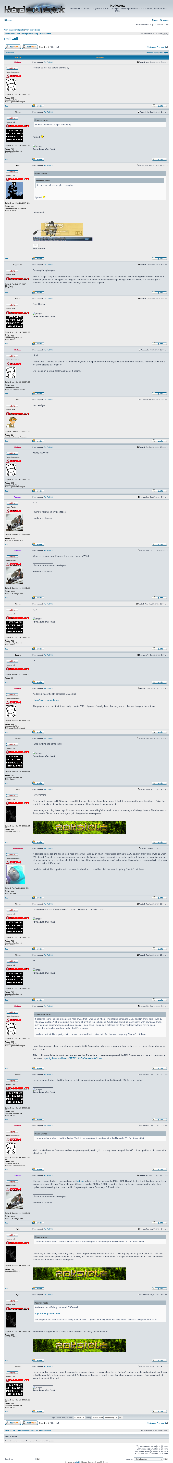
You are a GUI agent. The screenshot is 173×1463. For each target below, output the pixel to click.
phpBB (78, 1462)
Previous (160, 47)
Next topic (163, 52)
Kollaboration (45, 34)
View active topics (32, 30)
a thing (80, 1181)
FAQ (156, 20)
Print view (10, 52)
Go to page (151, 47)
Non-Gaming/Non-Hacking (27, 34)
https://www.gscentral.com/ (46, 700)
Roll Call (11, 39)
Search (165, 20)
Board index (10, 34)
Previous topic (152, 52)
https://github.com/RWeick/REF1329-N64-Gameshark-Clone (72, 1058)
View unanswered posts (14, 30)
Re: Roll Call (48, 62)
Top (6, 106)
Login (9, 20)
